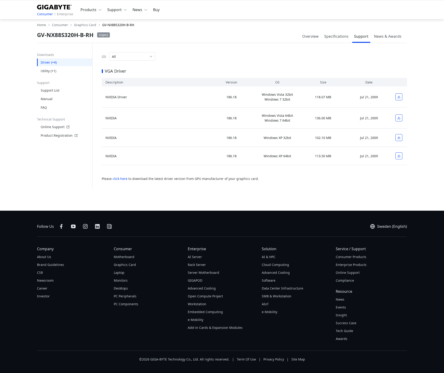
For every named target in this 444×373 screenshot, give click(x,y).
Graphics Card (125, 264)
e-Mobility (195, 320)
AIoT (265, 304)
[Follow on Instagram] (85, 226)
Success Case (346, 323)
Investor (43, 296)
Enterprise (65, 14)
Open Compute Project (205, 296)
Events (341, 307)
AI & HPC (268, 257)
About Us (44, 257)
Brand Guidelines (50, 264)
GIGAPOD (195, 280)
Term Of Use (246, 359)
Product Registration (57, 135)
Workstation (197, 304)
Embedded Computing (205, 312)
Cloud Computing (275, 264)
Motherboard (124, 257)
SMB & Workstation (276, 296)
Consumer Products (351, 257)
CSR (40, 272)
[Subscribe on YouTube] (73, 226)
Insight (341, 315)
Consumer (45, 14)
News (340, 299)
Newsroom (45, 280)
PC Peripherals (125, 296)
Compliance (345, 280)
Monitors (121, 280)
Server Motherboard (203, 272)
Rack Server (197, 264)
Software (268, 280)
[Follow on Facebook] (61, 226)
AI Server (195, 257)
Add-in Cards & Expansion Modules (215, 327)
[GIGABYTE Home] (54, 6)
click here (120, 178)
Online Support (53, 127)
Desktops (121, 288)
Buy (156, 9)
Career (42, 288)
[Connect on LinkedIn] (97, 226)
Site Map (298, 359)
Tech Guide (344, 331)
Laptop (119, 272)
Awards (341, 338)
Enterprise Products (351, 264)
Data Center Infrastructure (282, 288)
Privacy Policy (273, 359)
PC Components (126, 304)
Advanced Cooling (202, 288)
